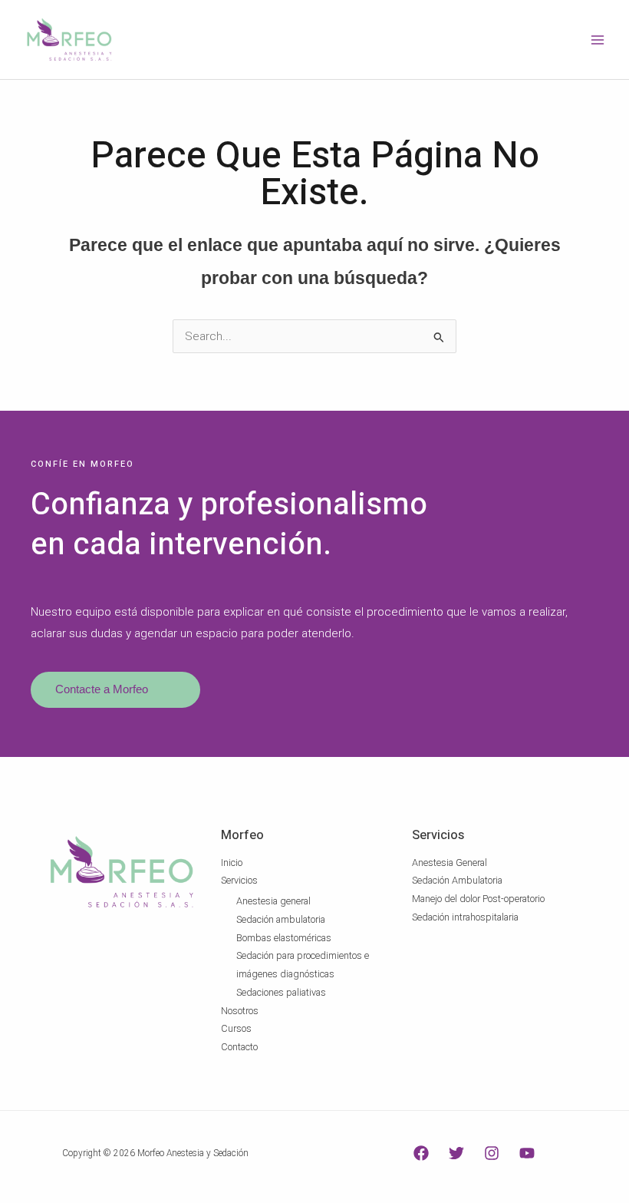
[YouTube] (527, 1153)
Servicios (239, 880)
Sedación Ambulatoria (457, 880)
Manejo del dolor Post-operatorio (478, 898)
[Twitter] (456, 1153)
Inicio (231, 862)
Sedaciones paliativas (281, 992)
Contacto (239, 1047)
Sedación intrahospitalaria (465, 917)
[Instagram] (491, 1153)
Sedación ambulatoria (280, 919)
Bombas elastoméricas (283, 938)
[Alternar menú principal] (597, 40)
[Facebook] (421, 1153)
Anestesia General (449, 862)
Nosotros (240, 1010)
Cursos (236, 1028)
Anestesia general (273, 901)
